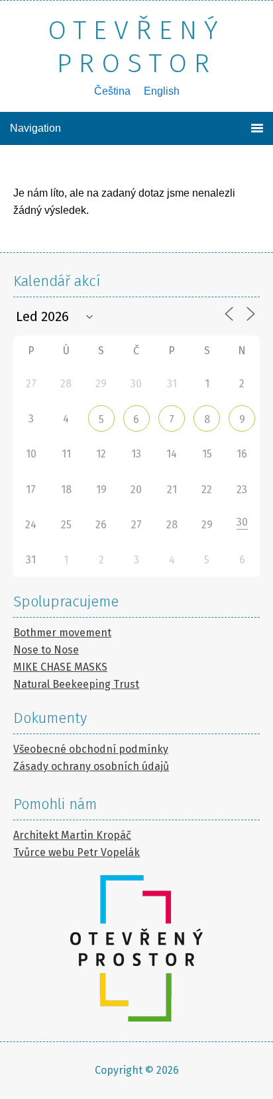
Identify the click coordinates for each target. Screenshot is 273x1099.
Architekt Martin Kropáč (72, 835)
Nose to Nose (46, 650)
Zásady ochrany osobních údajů (91, 766)
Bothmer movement (62, 632)
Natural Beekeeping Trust (76, 684)
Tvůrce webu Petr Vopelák (76, 852)
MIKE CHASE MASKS (60, 667)
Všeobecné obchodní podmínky (90, 749)
